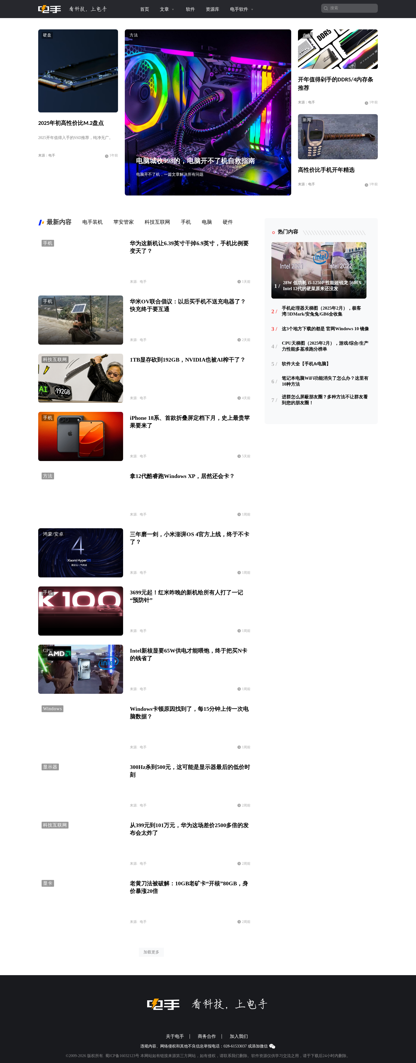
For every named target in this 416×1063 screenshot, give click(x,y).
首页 (144, 9)
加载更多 (151, 952)
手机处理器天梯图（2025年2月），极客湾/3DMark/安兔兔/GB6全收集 (321, 311)
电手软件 (239, 9)
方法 (134, 35)
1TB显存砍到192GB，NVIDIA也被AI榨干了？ (188, 359)
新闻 (307, 120)
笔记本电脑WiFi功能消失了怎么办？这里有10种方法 (325, 381)
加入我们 (239, 1036)
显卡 (48, 883)
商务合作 (207, 1036)
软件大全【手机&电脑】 (306, 363)
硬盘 (47, 35)
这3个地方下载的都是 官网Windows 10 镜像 (325, 328)
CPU (48, 650)
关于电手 (175, 1036)
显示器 (50, 766)
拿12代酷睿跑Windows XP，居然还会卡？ (182, 476)
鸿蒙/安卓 (53, 534)
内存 (307, 35)
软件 (190, 9)
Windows (52, 708)
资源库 (212, 9)
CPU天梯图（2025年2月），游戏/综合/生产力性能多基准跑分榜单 (325, 346)
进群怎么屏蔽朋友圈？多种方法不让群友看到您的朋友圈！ (325, 399)
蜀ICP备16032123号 (122, 1056)
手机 (48, 243)
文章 (165, 9)
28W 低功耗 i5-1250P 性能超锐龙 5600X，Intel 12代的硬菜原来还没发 (324, 285)
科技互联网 (55, 359)
